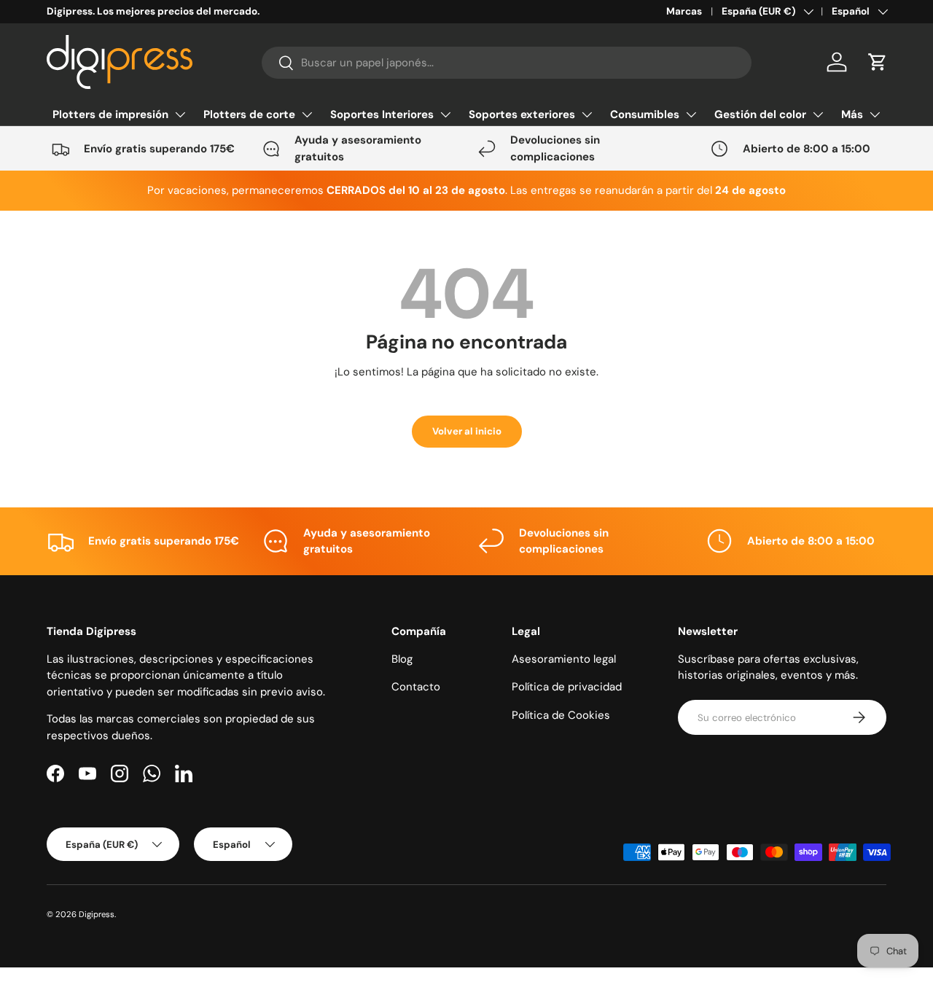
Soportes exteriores (522, 114)
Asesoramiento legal (564, 659)
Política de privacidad (567, 686)
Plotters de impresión (110, 114)
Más (852, 114)
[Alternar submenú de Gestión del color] (818, 114)
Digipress (96, 914)
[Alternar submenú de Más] (874, 114)
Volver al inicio (466, 431)
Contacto (415, 686)
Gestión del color (760, 114)
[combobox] (507, 63)
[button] (878, 62)
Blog (402, 659)
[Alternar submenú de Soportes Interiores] (445, 114)
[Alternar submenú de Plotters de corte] (307, 114)
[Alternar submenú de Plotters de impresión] (180, 114)
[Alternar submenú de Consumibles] (691, 114)
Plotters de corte (249, 114)
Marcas (684, 11)
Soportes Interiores (382, 114)
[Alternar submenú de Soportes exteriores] (587, 114)
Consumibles (644, 114)
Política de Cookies (561, 715)
